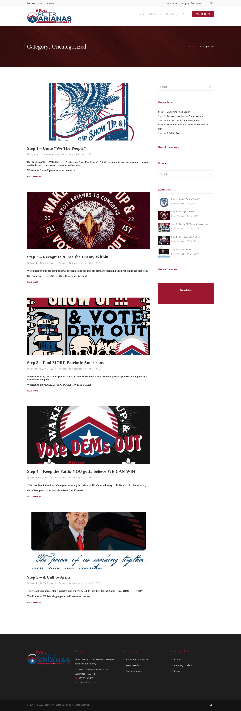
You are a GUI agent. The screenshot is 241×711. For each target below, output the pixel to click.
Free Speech (132, 665)
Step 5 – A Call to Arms (48, 577)
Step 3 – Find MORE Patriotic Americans (65, 362)
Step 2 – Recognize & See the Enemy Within (67, 257)
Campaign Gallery (183, 665)
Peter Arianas (52, 154)
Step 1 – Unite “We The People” (56, 148)
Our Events (155, 14)
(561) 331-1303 (172, 3)
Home (141, 14)
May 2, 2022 (35, 154)
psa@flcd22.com (193, 3)
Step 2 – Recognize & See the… (185, 211)
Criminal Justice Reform (137, 659)
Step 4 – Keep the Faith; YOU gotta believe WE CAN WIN (81, 471)
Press (186, 14)
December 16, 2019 (39, 583)
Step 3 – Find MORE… (47, 3)
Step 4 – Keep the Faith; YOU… (185, 237)
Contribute (202, 14)
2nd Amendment (134, 671)
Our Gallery (172, 14)
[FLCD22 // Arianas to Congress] (49, 16)
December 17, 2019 (39, 263)
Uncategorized (72, 154)
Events (177, 659)
